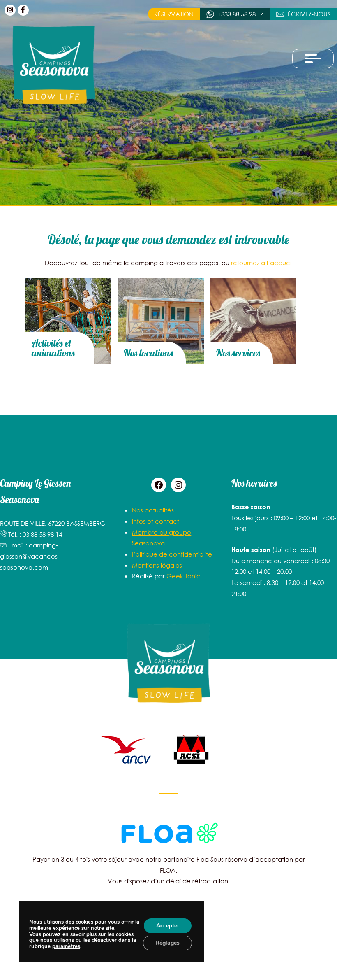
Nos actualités (153, 510)
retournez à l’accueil (262, 263)
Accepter (167, 925)
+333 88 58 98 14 (240, 14)
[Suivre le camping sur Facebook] (23, 10)
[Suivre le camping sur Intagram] (10, 10)
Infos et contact (155, 521)
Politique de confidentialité (172, 554)
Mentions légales (157, 565)
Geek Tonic (183, 576)
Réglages (167, 943)
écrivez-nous (309, 14)
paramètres (66, 946)
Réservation (174, 14)
